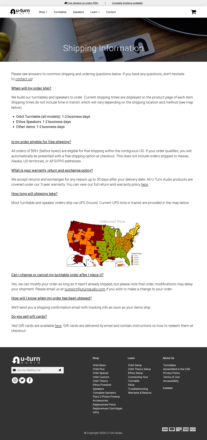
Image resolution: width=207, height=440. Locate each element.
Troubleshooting (138, 388)
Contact (111, 11)
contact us (23, 79)
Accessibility (171, 380)
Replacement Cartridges (107, 408)
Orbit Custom (101, 377)
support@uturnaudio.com (85, 289)
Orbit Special (100, 373)
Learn (94, 11)
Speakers (78, 11)
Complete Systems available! (127, 3)
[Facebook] (29, 380)
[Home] (20, 13)
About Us (168, 358)
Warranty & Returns (140, 392)
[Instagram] (15, 380)
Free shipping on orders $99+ (82, 3)
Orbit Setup (135, 365)
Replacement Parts (104, 404)
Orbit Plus (99, 369)
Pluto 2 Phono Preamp (106, 396)
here (144, 184)
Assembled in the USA (176, 369)
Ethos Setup (135, 373)
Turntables (60, 11)
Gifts (96, 412)
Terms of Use (171, 377)
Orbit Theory (100, 380)
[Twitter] (22, 380)
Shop (42, 11)
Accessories (100, 400)
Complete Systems (104, 392)
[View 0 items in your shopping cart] (193, 12)
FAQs (131, 384)
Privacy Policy (171, 373)
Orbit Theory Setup (139, 369)
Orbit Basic (99, 365)
